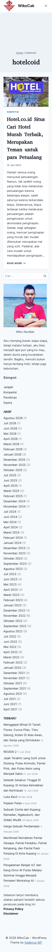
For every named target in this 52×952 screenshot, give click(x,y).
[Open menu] (46, 5)
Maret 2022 (11, 657)
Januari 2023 (12, 605)
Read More (16, 263)
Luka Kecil (10, 797)
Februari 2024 (13, 537)
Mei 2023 (10, 584)
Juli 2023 (9, 574)
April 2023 (10, 589)
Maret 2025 (11, 491)
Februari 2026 (13, 449)
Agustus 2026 (13, 418)
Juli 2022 (9, 636)
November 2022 (14, 615)
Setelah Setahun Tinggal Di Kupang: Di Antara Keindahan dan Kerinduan (23, 785)
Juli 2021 (9, 699)
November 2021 (14, 678)
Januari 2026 (12, 454)
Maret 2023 (11, 595)
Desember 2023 (14, 548)
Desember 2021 (14, 673)
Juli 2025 (9, 475)
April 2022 (10, 652)
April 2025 (10, 485)
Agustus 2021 (12, 693)
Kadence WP (33, 942)
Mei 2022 (9, 647)
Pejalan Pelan (12, 803)
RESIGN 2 (10, 752)
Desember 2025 (14, 459)
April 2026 (10, 439)
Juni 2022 (10, 641)
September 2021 (14, 688)
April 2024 (10, 527)
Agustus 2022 (13, 631)
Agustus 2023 (13, 569)
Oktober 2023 (13, 558)
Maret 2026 (11, 444)
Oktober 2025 (12, 470)
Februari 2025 (13, 496)
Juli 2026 (9, 423)
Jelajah (8, 387)
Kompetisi (13, 112)
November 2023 (14, 553)
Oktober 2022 (12, 621)
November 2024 (14, 506)
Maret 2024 (11, 532)
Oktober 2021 (12, 683)
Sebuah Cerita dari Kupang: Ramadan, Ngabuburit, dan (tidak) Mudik (22, 815)
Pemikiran (10, 397)
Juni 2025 (10, 480)
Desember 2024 (14, 501)
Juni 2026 (10, 428)
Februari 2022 (13, 662)
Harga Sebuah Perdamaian (21, 826)
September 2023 (15, 563)
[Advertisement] (26, 27)
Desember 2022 (14, 610)
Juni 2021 (10, 704)
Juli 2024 (9, 511)
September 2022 (14, 626)
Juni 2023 (10, 579)
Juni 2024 (10, 517)
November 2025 (14, 465)
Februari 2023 (13, 600)
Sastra (7, 402)
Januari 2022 (12, 667)
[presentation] (26, 92)
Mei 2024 (10, 522)
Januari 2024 (12, 543)
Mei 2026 (9, 433)
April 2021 (10, 709)
